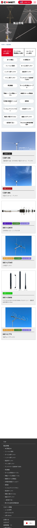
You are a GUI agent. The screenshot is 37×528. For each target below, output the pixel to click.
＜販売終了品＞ (10, 122)
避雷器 (27, 101)
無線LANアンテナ (27, 116)
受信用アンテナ (26, 109)
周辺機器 (10, 85)
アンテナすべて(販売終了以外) (26, 78)
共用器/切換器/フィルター (10, 102)
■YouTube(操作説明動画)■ (27, 123)
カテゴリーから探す (7, 52)
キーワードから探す (29, 52)
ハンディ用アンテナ (10, 72)
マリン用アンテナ (10, 77)
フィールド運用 (10, 66)
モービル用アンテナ (27, 66)
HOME (3, 44)
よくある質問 (8, 509)
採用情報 (6, 525)
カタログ (6, 522)
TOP (4, 442)
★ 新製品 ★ (26, 59)
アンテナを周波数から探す (18, 52)
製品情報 (6, 446)
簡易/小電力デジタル (10, 116)
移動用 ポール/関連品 (27, 93)
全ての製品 (10, 59)
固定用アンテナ (26, 72)
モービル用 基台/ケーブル (27, 86)
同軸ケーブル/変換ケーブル (10, 94)
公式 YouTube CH (9, 512)
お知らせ (6, 519)
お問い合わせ (8, 515)
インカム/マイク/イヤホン (10, 109)
